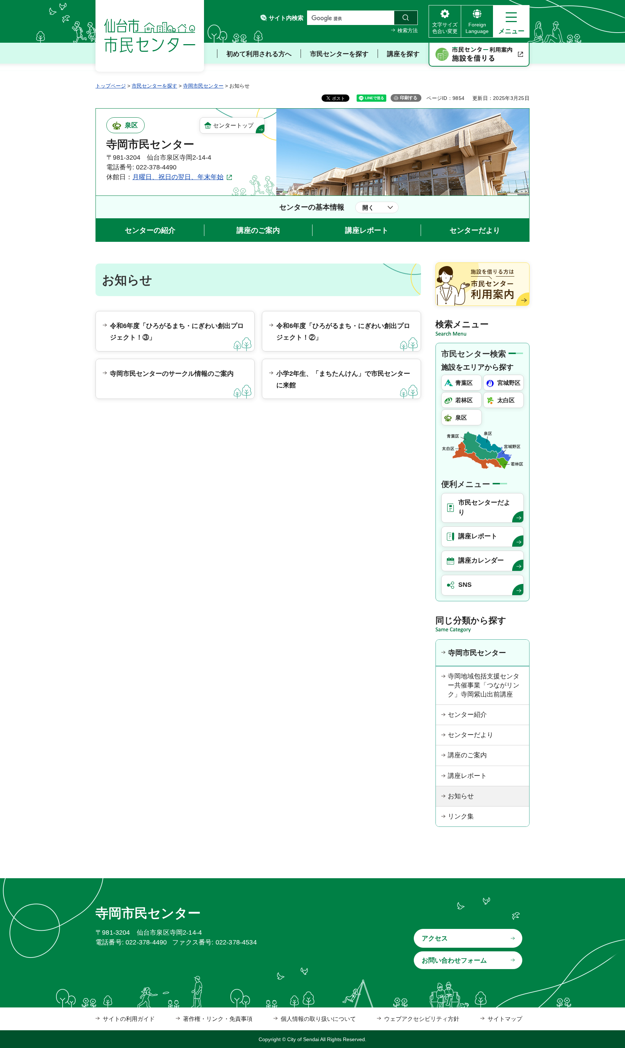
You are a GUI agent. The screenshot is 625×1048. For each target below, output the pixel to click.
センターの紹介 (150, 230)
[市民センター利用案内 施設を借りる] (479, 55)
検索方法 (407, 30)
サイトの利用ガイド (129, 1019)
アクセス (435, 938)
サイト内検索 (286, 18)
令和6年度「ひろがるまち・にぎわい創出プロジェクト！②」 (343, 331)
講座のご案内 (258, 230)
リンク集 (461, 816)
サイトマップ (505, 1019)
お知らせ (461, 796)
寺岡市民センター (203, 86)
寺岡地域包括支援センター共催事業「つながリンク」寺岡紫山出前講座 (483, 685)
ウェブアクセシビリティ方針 (421, 1019)
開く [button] (368, 208)
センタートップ (233, 125)
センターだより (475, 230)
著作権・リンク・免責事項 (217, 1019)
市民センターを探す (154, 86)
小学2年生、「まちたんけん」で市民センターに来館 (343, 379)
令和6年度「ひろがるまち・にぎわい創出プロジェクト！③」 (177, 331)
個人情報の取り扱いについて (318, 1019)
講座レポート (366, 230)
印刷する (408, 97)
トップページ (110, 86)
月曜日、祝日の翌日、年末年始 (178, 177)
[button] (511, 21)
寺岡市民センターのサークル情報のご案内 (172, 373)
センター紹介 (467, 714)
